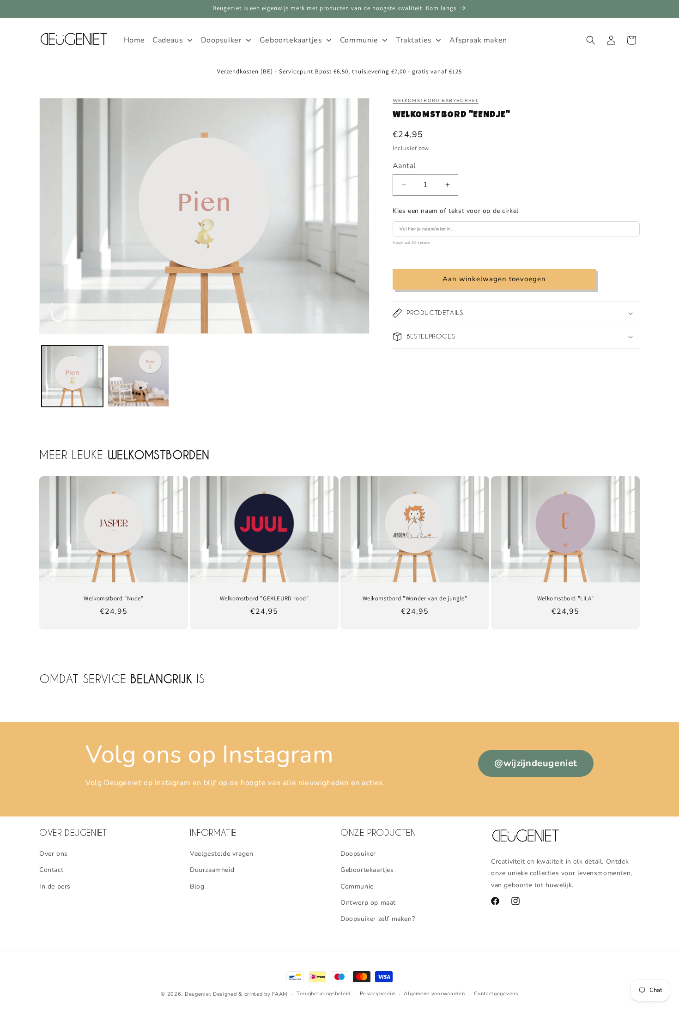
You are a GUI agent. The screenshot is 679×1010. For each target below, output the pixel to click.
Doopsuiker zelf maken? (377, 918)
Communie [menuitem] (359, 40)
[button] (591, 40)
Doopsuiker (358, 853)
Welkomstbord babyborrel (436, 100)
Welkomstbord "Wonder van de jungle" (415, 598)
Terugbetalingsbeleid (324, 993)
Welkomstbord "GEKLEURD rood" (264, 598)
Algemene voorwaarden (434, 993)
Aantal (404, 166)
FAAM (279, 994)
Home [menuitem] (134, 40)
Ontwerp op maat (368, 902)
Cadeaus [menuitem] (167, 40)
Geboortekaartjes (367, 870)
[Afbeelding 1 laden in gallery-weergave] (72, 376)
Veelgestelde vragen (221, 853)
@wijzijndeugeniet (535, 763)
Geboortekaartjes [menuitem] (291, 40)
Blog (197, 886)
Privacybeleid (377, 993)
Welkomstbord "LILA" (565, 598)
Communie (357, 886)
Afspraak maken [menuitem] (478, 40)
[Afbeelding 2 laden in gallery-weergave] (138, 376)
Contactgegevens (496, 993)
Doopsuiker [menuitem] (221, 40)
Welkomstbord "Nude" (113, 598)
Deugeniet (198, 994)
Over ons (53, 853)
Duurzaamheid (212, 870)
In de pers (55, 886)
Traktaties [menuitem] (414, 40)
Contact (51, 870)
